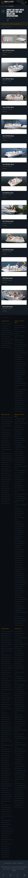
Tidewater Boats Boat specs (7, 830)
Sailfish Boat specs (5, 490)
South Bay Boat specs (5, 798)
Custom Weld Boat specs (20, 470)
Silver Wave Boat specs (6, 790)
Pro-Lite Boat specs (5, 755)
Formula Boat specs (19, 359)
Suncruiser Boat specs (6, 811)
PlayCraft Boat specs (19, 536)
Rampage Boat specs (19, 393)
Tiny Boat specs (18, 628)
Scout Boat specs (5, 492)
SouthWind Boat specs (19, 575)
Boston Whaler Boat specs (7, 421)
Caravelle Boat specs (19, 455)
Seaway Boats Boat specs (20, 569)
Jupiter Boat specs (5, 464)
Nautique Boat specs (19, 530)
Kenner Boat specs (5, 702)
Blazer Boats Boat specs (6, 657)
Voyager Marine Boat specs (7, 843)
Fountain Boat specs (19, 361)
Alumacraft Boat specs (6, 633)
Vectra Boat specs (5, 837)
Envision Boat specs (19, 481)
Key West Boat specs (19, 511)
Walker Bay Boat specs (19, 798)
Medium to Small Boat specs (19, 415)
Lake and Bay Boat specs (20, 721)
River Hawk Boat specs (19, 551)
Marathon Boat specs (5, 717)
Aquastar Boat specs (19, 646)
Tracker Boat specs (19, 789)
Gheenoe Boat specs (19, 702)
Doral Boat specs (18, 355)
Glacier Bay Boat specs (6, 455)
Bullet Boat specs (18, 663)
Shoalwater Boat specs (19, 772)
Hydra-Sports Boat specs (20, 370)
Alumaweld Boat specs (6, 635)
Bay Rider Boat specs (5, 642)
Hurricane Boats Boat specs (21, 498)
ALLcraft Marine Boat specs (20, 637)
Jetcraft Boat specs (5, 462)
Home (2, 6)
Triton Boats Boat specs (20, 607)
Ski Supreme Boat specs (6, 794)
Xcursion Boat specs (5, 850)
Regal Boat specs (18, 395)
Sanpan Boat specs (19, 558)
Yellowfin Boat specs (19, 625)
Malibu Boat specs (18, 515)
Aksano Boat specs (19, 635)
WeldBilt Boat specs (19, 804)
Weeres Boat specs (5, 848)
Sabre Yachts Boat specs (20, 400)
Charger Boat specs (5, 670)
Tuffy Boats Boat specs (19, 791)
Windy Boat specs (18, 411)
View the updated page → (16, 23)
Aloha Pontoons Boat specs (7, 631)
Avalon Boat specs (18, 433)
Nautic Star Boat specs (6, 734)
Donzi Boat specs (5, 438)
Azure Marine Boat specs (20, 438)
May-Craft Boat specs (19, 523)
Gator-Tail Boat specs (19, 699)
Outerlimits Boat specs (6, 477)
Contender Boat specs (6, 434)
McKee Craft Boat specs (20, 526)
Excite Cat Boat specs (19, 357)
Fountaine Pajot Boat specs (20, 363)
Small (6, 6)
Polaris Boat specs (19, 755)
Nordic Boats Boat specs (6, 475)
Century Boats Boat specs (20, 457)
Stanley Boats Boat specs (20, 579)
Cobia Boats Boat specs (20, 462)
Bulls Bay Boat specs (19, 665)
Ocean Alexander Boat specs (7, 338)
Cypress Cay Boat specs (20, 472)
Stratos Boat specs (5, 805)
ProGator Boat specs (19, 759)
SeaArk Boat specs (19, 768)
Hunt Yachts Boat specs (6, 330)
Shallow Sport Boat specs (6, 783)
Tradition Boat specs (19, 605)
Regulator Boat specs (5, 488)
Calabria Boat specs (5, 661)
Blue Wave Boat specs (19, 661)
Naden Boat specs (18, 742)
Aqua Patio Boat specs (19, 427)
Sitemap (14, 870)
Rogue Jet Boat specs (19, 556)
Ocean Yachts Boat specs (6, 340)
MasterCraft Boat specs (6, 470)
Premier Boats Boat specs (20, 541)
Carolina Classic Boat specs (20, 344)
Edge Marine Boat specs (20, 479)
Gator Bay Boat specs (5, 693)
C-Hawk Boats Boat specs (20, 446)
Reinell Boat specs (5, 762)
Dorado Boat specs (5, 440)
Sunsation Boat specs (19, 592)
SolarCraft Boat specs (19, 776)
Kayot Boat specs (18, 508)
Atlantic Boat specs (19, 431)
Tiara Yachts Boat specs (20, 404)
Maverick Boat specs (5, 721)
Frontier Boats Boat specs (20, 693)
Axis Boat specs (18, 436)
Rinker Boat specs (18, 398)
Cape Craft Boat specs (6, 663)
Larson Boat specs (5, 468)
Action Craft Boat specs (20, 633)
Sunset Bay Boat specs (6, 820)
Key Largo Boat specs (5, 704)
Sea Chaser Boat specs (6, 773)
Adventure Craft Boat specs (20, 423)
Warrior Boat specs (5, 846)
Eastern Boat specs (5, 442)
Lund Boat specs (4, 715)
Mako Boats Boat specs (19, 513)
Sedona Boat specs (5, 781)
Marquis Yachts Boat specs (7, 332)
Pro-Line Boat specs (5, 481)
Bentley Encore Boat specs (7, 648)
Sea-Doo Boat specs (5, 777)
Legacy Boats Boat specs (20, 374)
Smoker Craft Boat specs (6, 796)
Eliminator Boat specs (6, 447)
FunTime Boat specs (19, 368)
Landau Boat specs (5, 706)
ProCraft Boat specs (5, 757)
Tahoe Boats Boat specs (20, 597)
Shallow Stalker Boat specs (20, 770)
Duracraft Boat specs (19, 678)
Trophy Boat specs (19, 610)
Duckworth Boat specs (19, 474)
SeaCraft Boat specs (19, 567)
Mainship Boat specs (19, 378)
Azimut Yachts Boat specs (6, 323)
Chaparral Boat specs (19, 348)
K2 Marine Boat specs (19, 717)
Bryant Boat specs (18, 442)
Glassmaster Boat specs (20, 706)
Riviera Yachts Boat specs (6, 343)
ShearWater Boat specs (6, 785)
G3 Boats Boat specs (5, 687)
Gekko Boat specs (5, 695)
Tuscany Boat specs (5, 835)
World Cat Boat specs (5, 503)
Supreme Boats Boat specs (20, 787)
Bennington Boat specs (20, 440)
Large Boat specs (5, 321)
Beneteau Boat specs (19, 342)
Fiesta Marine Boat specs (6, 453)
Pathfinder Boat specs (6, 751)
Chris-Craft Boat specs (19, 350)
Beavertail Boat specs (19, 655)
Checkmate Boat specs (19, 459)
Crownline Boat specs (6, 436)
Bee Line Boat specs (19, 657)
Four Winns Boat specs (19, 365)
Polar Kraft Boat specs (19, 753)
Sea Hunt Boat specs (19, 562)
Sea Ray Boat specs (5, 345)
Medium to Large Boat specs (19, 321)
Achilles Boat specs (19, 631)
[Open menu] (26, 2)
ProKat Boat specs (5, 483)
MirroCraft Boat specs (19, 734)
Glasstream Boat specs (20, 485)
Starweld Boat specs (19, 783)
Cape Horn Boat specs (19, 453)
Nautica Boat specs (19, 528)
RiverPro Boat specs (19, 764)
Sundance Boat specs (6, 813)
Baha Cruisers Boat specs (6, 417)
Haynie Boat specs (18, 714)
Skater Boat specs (18, 571)
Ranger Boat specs (5, 760)
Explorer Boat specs (19, 686)
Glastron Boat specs (19, 487)
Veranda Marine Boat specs (7, 839)
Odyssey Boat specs (5, 738)
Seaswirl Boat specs (5, 494)
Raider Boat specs (18, 547)
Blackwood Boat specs (6, 654)
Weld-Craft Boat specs (19, 802)
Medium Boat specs (5, 414)
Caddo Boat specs (18, 449)
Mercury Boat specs (5, 725)
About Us (9, 869)
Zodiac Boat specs (5, 856)
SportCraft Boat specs (6, 498)
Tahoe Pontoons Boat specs (21, 599)
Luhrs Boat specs (18, 376)
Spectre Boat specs (5, 496)
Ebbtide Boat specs (19, 476)
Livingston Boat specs (19, 725)
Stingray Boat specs (19, 586)
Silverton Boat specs (19, 402)
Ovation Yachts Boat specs (20, 389)
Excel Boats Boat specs (20, 684)
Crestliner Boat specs (6, 676)
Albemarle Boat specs (19, 325)
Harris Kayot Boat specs (6, 697)
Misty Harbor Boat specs (6, 727)
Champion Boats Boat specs (7, 667)
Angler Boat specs (18, 425)
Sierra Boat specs (5, 788)
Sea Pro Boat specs (19, 564)
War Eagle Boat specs (19, 800)
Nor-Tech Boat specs (5, 336)
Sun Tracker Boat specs (20, 590)
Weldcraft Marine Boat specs (21, 620)
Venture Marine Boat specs (20, 618)
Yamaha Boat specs (5, 854)
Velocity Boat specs (19, 616)
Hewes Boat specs (5, 700)
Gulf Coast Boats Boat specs (7, 460)
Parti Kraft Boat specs (5, 749)
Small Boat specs (5, 628)
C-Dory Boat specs (19, 444)
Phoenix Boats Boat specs (20, 751)
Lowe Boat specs (5, 712)
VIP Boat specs (4, 841)
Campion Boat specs (19, 451)
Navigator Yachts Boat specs (7, 334)
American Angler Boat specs (21, 644)
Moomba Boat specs (5, 732)
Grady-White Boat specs (6, 457)
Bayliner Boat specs (19, 339)
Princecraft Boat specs (19, 543)
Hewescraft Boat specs (20, 496)
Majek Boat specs (18, 727)
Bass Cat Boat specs (19, 650)
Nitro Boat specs (4, 736)
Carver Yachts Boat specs (20, 346)
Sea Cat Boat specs (5, 770)
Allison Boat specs (18, 639)
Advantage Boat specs (19, 421)
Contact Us (14, 869)
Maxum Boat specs (19, 381)
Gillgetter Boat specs (19, 704)
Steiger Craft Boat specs (20, 584)
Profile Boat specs (18, 545)
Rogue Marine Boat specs (20, 766)
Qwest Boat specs (18, 761)
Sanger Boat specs (5, 766)
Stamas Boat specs (5, 501)
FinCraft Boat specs (19, 689)
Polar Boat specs (18, 538)
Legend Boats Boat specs (20, 723)
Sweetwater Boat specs (6, 824)
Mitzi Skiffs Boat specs (19, 736)
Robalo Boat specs (19, 554)
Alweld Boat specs (18, 642)
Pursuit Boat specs (5, 485)
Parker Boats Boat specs (6, 479)
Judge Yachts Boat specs (20, 372)
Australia (15, 863)
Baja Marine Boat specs (6, 419)
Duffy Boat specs (4, 678)
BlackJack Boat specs (19, 659)
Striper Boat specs (19, 588)
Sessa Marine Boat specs (6, 347)
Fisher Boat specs (5, 682)
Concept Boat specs (5, 432)
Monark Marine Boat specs (6, 730)
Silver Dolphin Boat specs (20, 774)
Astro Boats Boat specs (6, 639)
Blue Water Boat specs (6, 659)
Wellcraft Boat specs (19, 406)
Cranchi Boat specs (5, 325)
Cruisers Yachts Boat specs (20, 352)
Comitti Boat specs (19, 464)
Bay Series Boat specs (19, 652)
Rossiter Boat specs (5, 764)
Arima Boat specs (5, 637)
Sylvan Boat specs (5, 826)
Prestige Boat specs (19, 391)
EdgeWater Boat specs (6, 445)
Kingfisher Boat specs (6, 466)
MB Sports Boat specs (6, 723)
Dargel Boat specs (18, 676)
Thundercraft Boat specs (6, 828)
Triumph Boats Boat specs (6, 833)
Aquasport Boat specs (19, 429)
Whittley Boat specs (19, 622)
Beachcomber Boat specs (6, 644)
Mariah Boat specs (18, 521)
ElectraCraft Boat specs (6, 680)
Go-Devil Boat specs (19, 708)
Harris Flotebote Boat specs (21, 494)
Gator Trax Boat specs (19, 697)
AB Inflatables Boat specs (20, 418)
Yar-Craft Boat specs (19, 807)
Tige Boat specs (18, 603)
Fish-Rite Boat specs (19, 691)
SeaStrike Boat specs (5, 779)
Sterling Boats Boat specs (20, 785)
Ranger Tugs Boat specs (20, 549)
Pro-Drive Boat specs (19, 757)
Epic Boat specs (18, 483)
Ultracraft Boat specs (19, 796)
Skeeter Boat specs (5, 792)
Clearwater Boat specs (6, 672)
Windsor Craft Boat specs (20, 408)
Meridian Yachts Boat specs (20, 383)
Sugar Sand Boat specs (6, 807)
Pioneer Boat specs (5, 753)
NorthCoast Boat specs (19, 532)
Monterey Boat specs (5, 473)
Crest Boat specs (5, 674)
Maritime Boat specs (5, 719)
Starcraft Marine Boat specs (20, 582)
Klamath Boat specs (19, 719)
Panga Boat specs (18, 534)
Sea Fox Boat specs (19, 560)
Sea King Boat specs (5, 775)
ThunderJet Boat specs (20, 601)
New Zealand (20, 863)
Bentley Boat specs (5, 646)
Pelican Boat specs (19, 748)
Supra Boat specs (18, 595)
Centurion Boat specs (5, 423)
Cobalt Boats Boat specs (6, 430)
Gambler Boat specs (19, 695)
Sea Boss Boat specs (5, 768)
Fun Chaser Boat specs (6, 685)
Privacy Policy (21, 869)
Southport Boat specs (19, 573)
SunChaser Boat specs (6, 809)
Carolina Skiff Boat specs (6, 665)
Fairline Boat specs (5, 328)
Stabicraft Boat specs (19, 577)
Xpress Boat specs (5, 852)
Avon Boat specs (18, 648)
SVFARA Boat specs (5, 822)
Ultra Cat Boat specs (19, 794)
